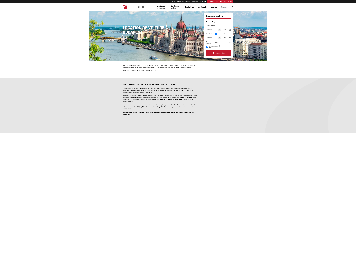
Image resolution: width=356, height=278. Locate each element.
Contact (187, 1)
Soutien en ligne (227, 2)
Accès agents (194, 1)
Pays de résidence (208, 42)
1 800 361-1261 (214, 2)
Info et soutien (202, 7)
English (201, 1)
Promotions (213, 7)
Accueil (125, 38)
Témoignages (180, 1)
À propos (172, 1)
